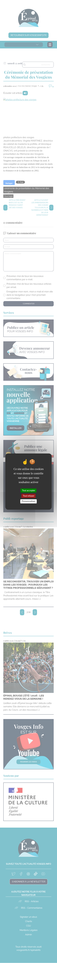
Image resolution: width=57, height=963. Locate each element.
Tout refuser (28, 496)
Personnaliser (28, 501)
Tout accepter (28, 490)
